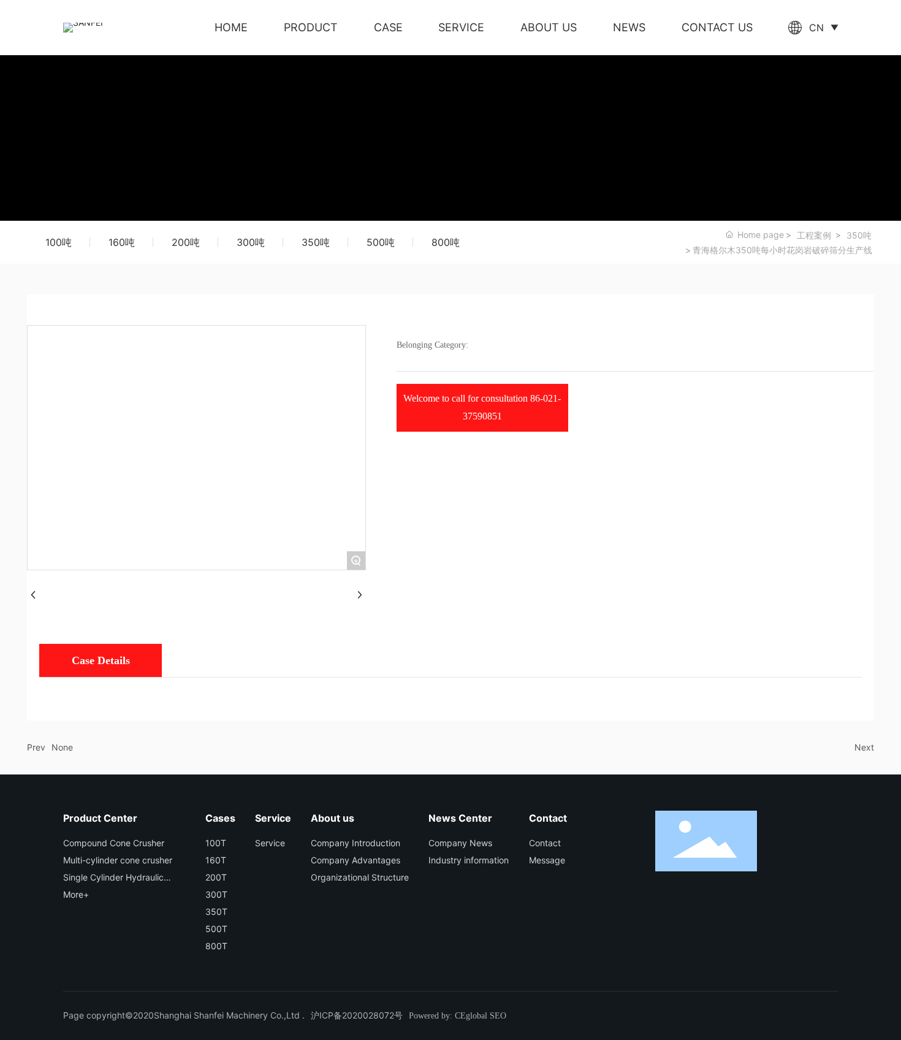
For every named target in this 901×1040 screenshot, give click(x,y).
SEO (498, 1015)
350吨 (859, 235)
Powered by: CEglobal (448, 1015)
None (62, 747)
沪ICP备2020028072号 (357, 1015)
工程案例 (814, 235)
